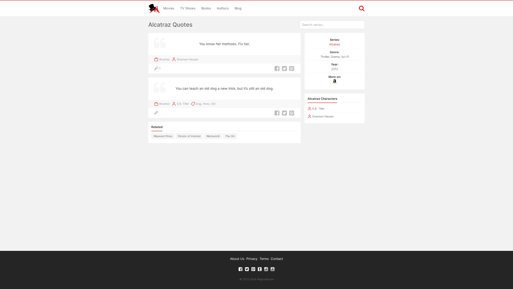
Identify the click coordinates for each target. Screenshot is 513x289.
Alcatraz (164, 59)
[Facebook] (240, 270)
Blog (238, 8)
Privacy (252, 259)
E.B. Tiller (183, 103)
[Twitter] (247, 270)
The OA (230, 136)
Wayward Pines (162, 136)
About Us (237, 259)
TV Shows (187, 8)
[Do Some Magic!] (157, 113)
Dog (198, 103)
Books (206, 8)
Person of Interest (189, 136)
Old (213, 103)
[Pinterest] (253, 270)
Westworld (213, 136)
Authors (223, 8)
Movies (168, 8)
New (206, 103)
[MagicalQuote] (154, 8)
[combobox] (332, 24)
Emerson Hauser (187, 59)
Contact (277, 259)
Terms (264, 259)
